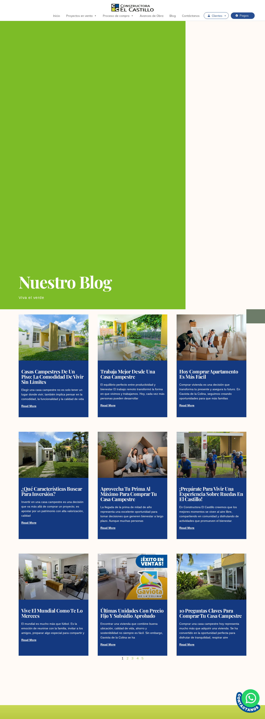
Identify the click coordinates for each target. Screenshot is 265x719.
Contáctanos (191, 16)
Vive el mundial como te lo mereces (52, 613)
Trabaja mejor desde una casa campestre (127, 374)
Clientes (217, 16)
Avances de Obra (151, 16)
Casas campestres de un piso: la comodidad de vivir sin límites (52, 376)
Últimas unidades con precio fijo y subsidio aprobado (132, 613)
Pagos (244, 15)
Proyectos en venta (79, 16)
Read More (28, 406)
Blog (173, 16)
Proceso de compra (116, 16)
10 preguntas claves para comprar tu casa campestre (210, 613)
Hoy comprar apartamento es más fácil (208, 374)
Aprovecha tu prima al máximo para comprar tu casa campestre (128, 493)
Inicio (56, 16)
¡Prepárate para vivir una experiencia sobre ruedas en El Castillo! (211, 493)
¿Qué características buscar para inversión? (51, 491)
